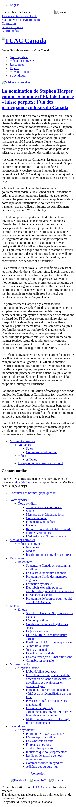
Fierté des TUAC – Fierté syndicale (49, 642)
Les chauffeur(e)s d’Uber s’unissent (49, 657)
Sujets (30, 448)
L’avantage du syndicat (41, 737)
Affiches (31, 459)
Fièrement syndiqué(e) (40, 521)
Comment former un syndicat (44, 763)
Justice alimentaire (37, 649)
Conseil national (36, 518)
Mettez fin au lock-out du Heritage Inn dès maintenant (48, 720)
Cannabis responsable (40, 660)
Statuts (30, 510)
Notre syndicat (19, 57)
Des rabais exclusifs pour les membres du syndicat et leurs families (50, 589)
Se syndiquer (18, 75)
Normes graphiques (38, 532)
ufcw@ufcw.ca (24, 482)
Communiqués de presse (41, 452)
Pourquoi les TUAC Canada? (45, 733)
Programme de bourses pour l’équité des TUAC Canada (49, 600)
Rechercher (9, 12)
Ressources (17, 64)
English (14, 5)
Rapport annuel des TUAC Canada (48, 529)
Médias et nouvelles (22, 61)
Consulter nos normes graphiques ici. (33, 493)
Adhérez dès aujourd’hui (42, 766)
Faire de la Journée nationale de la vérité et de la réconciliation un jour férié (48, 693)
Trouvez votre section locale (44, 507)
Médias (22, 455)
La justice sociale (37, 631)
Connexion (38, 773)
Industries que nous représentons (46, 752)
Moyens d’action (20, 71)
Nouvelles (24, 445)
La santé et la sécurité (39, 595)
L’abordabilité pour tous (41, 671)
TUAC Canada (41, 787)
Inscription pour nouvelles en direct (40, 463)
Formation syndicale (39, 584)
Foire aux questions (38, 744)
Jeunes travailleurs (37, 646)
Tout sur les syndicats (39, 748)
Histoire (31, 525)
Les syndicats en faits (39, 741)
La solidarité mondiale (40, 653)
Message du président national (45, 514)
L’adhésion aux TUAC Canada (46, 536)
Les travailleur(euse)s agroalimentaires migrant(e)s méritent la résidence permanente (49, 711)
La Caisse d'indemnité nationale (46, 573)
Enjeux (14, 68)
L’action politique (37, 620)
